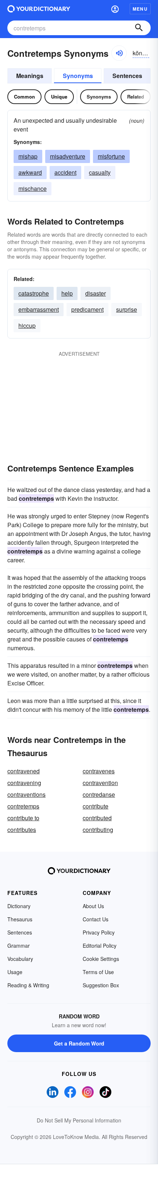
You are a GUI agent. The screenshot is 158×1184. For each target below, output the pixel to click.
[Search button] (139, 27)
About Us (93, 906)
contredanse (99, 794)
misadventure (67, 156)
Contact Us (95, 919)
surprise (126, 309)
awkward (30, 172)
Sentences (127, 75)
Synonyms (78, 75)
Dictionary (18, 906)
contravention (100, 782)
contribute (95, 806)
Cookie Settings (101, 958)
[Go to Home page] (38, 8)
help (67, 293)
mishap (27, 156)
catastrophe (33, 293)
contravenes (99, 771)
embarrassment (38, 309)
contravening (24, 782)
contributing (98, 829)
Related (135, 96)
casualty (100, 172)
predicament (87, 309)
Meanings (29, 75)
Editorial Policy (99, 945)
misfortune (111, 156)
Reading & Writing (28, 985)
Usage (14, 972)
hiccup (27, 325)
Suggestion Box (101, 985)
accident (65, 172)
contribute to (23, 818)
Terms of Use (98, 972)
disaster (95, 293)
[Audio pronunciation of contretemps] (119, 53)
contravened (23, 771)
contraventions (26, 794)
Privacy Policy (99, 932)
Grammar (18, 945)
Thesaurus (19, 919)
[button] (115, 8)
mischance (32, 188)
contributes (21, 829)
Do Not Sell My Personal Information (79, 1120)
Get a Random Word (79, 1043)
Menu (140, 8)
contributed (97, 818)
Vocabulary (20, 958)
